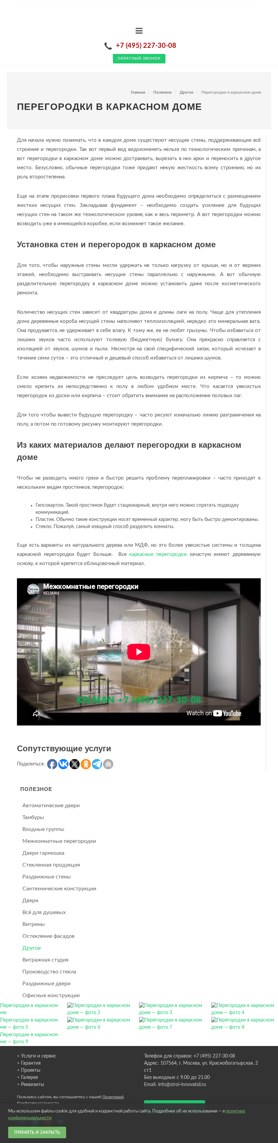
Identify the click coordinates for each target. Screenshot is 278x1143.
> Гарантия (29, 1063)
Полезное (162, 92)
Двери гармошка (43, 853)
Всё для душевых (44, 912)
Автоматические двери (51, 805)
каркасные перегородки (158, 554)
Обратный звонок (139, 58)
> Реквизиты (30, 1084)
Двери (30, 900)
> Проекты (28, 1070)
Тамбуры (33, 817)
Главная (138, 92)
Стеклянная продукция (51, 865)
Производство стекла (49, 971)
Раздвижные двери (46, 983)
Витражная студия (45, 960)
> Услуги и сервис (36, 1056)
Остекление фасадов (48, 936)
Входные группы (43, 829)
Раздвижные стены (46, 876)
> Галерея (27, 1077)
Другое (186, 92)
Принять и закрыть (37, 1132)
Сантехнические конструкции (59, 888)
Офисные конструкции (51, 995)
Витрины (33, 924)
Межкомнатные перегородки (59, 841)
